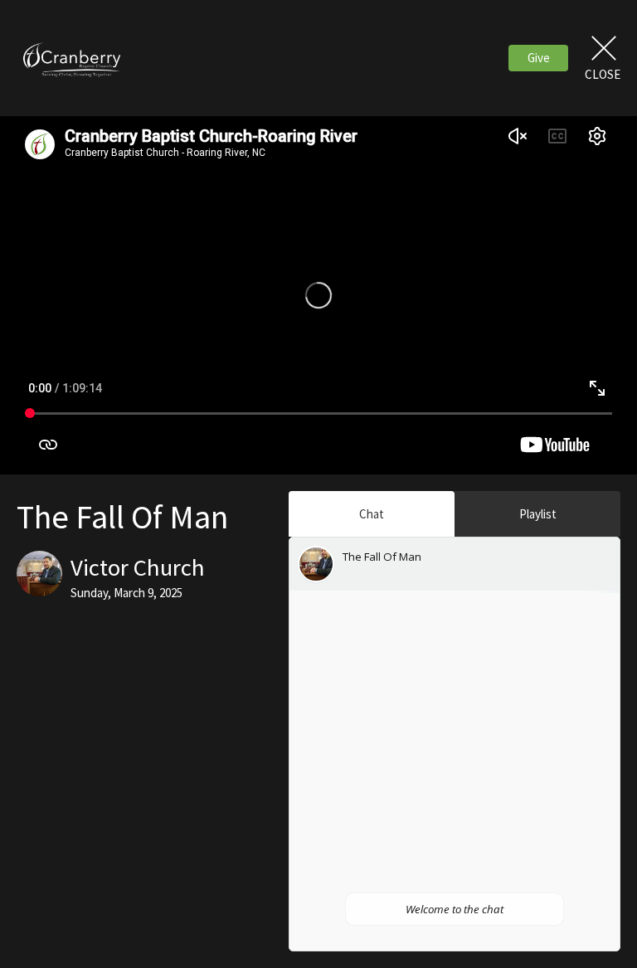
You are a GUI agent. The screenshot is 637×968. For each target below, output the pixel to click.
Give (539, 58)
